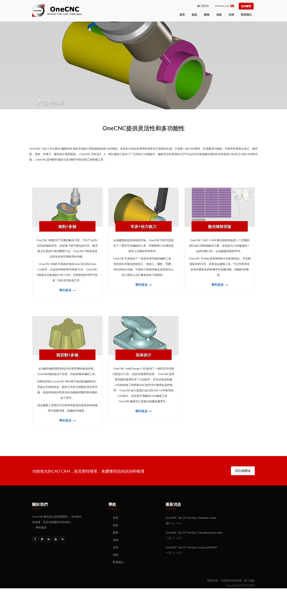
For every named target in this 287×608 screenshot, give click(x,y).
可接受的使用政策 (231, 580)
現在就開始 (243, 470)
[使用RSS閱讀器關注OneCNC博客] (62, 539)
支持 (231, 14)
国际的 (204, 5)
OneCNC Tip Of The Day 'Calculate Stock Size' (194, 532)
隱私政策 (212, 580)
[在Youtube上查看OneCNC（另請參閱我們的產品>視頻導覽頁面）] (56, 539)
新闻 (206, 14)
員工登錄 (249, 580)
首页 (113, 517)
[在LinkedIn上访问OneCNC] (49, 539)
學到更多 (65, 290)
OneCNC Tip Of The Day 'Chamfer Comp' (191, 517)
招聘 (113, 554)
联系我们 (246, 14)
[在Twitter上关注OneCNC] (42, 539)
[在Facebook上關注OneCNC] (35, 539)
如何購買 (246, 6)
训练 (219, 14)
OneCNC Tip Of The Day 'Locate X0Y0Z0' (191, 547)
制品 (194, 14)
